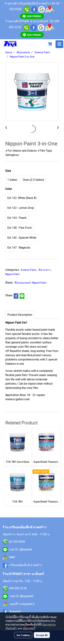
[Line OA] (32, 16)
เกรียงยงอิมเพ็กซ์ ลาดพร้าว (25, 565)
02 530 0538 (17, 541)
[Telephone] (26, 27)
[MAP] (49, 27)
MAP (12, 557)
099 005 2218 (17, 588)
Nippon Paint (12, 274)
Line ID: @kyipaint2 (21, 596)
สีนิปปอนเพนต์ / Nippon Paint (30, 282)
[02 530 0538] (26, 9)
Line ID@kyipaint (20, 549)
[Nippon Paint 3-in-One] (32, 92)
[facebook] (34, 9)
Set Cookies (23, 635)
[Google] (41, 9)
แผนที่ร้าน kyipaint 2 (22, 604)
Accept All (42, 635)
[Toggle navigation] (59, 44)
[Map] (50, 9)
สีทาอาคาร (45, 269)
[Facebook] (33, 27)
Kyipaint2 (15, 611)
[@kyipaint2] (32, 34)
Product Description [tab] (19, 314)
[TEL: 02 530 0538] (5, 541)
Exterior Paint (29, 269)
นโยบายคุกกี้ (29, 628)
